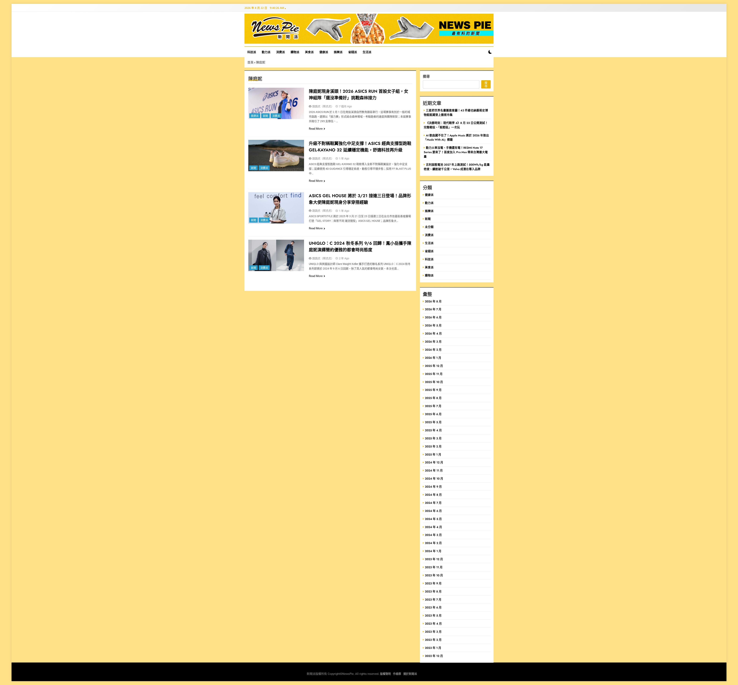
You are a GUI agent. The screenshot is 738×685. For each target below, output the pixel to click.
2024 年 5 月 (433, 519)
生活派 (367, 52)
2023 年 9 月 (433, 583)
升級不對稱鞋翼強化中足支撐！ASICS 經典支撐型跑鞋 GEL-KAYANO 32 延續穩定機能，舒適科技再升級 (360, 146)
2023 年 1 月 (433, 648)
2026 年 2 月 (433, 350)
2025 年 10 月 (434, 382)
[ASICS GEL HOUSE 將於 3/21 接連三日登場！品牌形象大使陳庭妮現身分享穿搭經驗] (276, 208)
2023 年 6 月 (433, 607)
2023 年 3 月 (433, 632)
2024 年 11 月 (434, 470)
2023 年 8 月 (433, 591)
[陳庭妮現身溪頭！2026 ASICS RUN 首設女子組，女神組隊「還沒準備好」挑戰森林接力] (276, 103)
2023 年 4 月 (433, 624)
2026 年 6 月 (433, 317)
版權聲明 (385, 674)
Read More (316, 128)
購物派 (295, 52)
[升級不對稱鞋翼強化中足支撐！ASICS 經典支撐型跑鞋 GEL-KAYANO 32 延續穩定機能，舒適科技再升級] (276, 155)
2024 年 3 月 (433, 535)
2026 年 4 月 (433, 333)
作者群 (397, 674)
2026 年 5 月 (433, 325)
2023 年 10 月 (434, 575)
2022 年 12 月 (434, 656)
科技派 (251, 52)
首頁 (250, 62)
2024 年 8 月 (433, 495)
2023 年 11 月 (434, 567)
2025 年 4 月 (433, 430)
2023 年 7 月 (433, 599)
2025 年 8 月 (433, 398)
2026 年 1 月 (433, 358)
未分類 (429, 227)
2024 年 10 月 (434, 478)
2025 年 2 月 (433, 446)
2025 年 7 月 (433, 406)
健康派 (323, 52)
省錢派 (352, 52)
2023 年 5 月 (433, 615)
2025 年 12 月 (434, 366)
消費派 (280, 52)
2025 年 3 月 (433, 438)
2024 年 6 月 (433, 511)
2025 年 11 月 (434, 374)
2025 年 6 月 (433, 414)
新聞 (265, 115)
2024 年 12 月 (434, 462)
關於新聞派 (410, 674)
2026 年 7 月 (433, 309)
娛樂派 (338, 52)
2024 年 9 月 (433, 487)
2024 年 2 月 (433, 543)
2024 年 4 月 (433, 527)
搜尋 (426, 76)
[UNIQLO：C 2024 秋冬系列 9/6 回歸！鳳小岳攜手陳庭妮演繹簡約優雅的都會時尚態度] (276, 255)
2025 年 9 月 (433, 390)
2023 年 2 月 (433, 640)
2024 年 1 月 (433, 551)
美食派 (309, 52)
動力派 (266, 52)
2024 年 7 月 (433, 503)
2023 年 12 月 (434, 559)
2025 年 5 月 (433, 422)
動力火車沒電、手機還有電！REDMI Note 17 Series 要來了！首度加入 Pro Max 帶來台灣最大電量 (456, 152)
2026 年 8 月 (433, 301)
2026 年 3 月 (433, 342)
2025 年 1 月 (433, 454)
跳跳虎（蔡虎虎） (323, 106)
